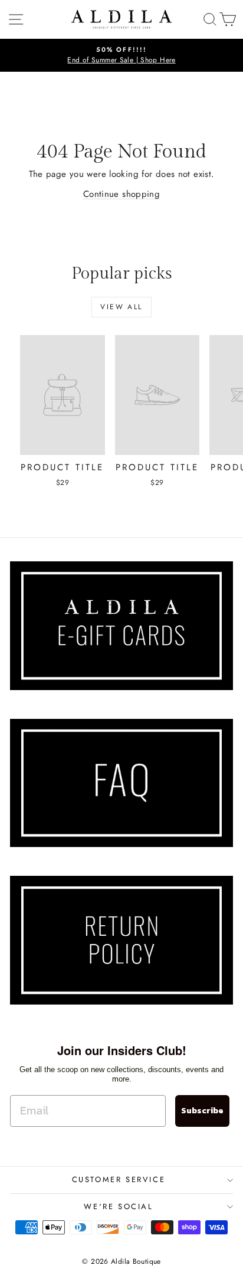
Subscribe (202, 1110)
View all (121, 307)
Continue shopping (121, 194)
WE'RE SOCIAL (118, 1206)
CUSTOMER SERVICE (119, 1179)
